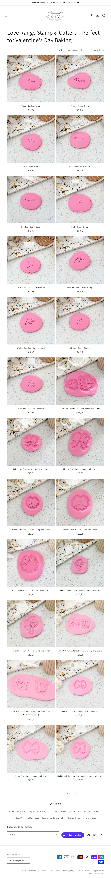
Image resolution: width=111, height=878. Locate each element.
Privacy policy (68, 871)
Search (11, 811)
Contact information (96, 874)
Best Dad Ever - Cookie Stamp (31, 408)
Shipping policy (98, 871)
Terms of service (83, 871)
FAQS (63, 811)
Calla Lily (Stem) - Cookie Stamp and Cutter (31, 651)
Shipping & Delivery (37, 811)
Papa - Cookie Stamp (31, 106)
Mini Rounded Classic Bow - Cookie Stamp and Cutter (80, 776)
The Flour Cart (32, 818)
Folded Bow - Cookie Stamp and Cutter (31, 776)
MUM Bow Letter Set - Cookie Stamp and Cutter (31, 711)
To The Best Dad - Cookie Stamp (31, 287)
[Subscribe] (56, 834)
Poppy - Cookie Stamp (80, 106)
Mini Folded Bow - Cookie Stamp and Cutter (80, 711)
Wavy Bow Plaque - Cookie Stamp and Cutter (31, 590)
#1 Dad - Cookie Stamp (80, 348)
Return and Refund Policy (53, 818)
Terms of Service (91, 818)
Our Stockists (75, 811)
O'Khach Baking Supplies (36, 871)
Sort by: (60, 50)
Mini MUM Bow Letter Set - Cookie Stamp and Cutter (80, 651)
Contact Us (17, 818)
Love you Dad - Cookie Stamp (79, 287)
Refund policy (55, 871)
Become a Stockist (92, 811)
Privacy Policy (74, 818)
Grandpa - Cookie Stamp (79, 166)
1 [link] (36, 793)
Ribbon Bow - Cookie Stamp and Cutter (80, 469)
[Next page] (75, 793)
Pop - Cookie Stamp (31, 166)
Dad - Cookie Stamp (79, 227)
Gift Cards (53, 811)
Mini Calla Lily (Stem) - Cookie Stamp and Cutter (80, 590)
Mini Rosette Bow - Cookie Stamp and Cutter (31, 530)
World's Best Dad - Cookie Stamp (31, 348)
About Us (21, 811)
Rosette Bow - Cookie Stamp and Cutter (80, 530)
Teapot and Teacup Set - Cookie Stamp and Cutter (80, 408)
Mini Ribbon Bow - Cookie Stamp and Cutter (31, 469)
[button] (6, 15)
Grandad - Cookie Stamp (31, 227)
